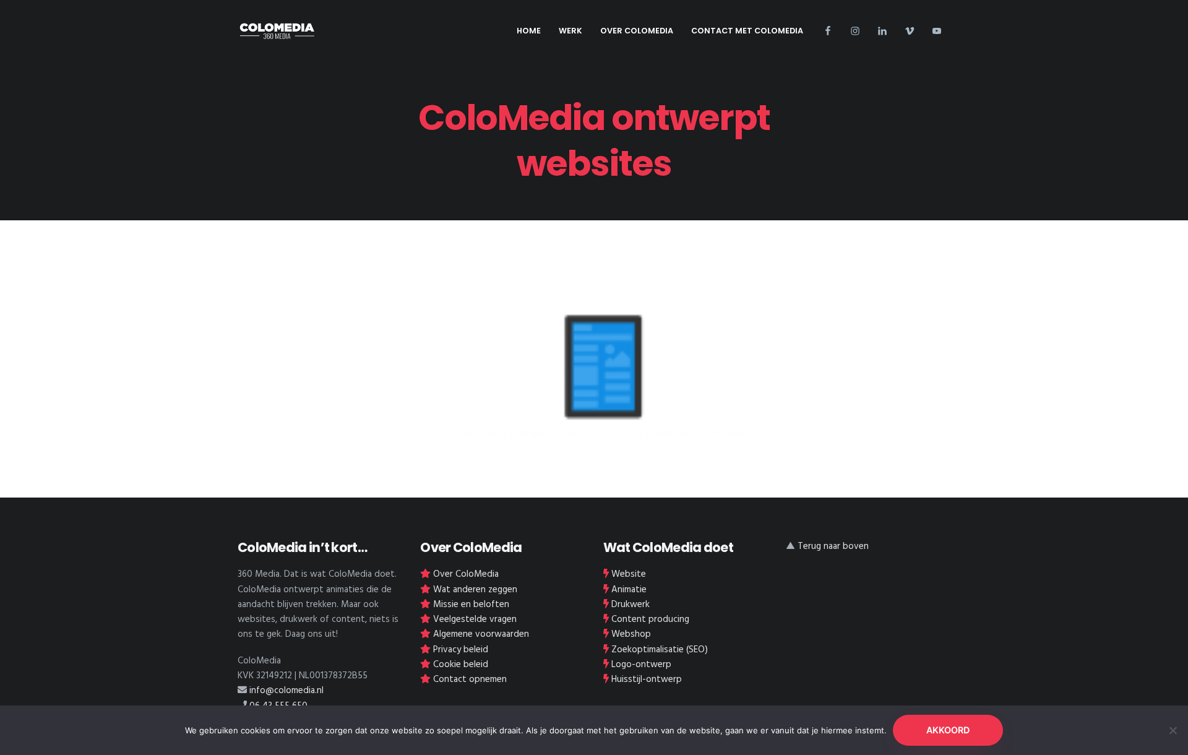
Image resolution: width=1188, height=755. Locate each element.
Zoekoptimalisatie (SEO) (659, 649)
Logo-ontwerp (641, 664)
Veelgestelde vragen (475, 619)
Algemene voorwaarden (481, 634)
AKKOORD (948, 730)
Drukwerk (630, 604)
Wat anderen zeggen (475, 589)
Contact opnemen (470, 679)
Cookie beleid (460, 664)
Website (628, 574)
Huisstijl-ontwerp (646, 679)
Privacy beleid (460, 649)
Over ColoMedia (466, 574)
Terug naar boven (833, 546)
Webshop (631, 634)
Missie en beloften (471, 604)
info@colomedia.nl (286, 690)
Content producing (650, 619)
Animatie (629, 589)
